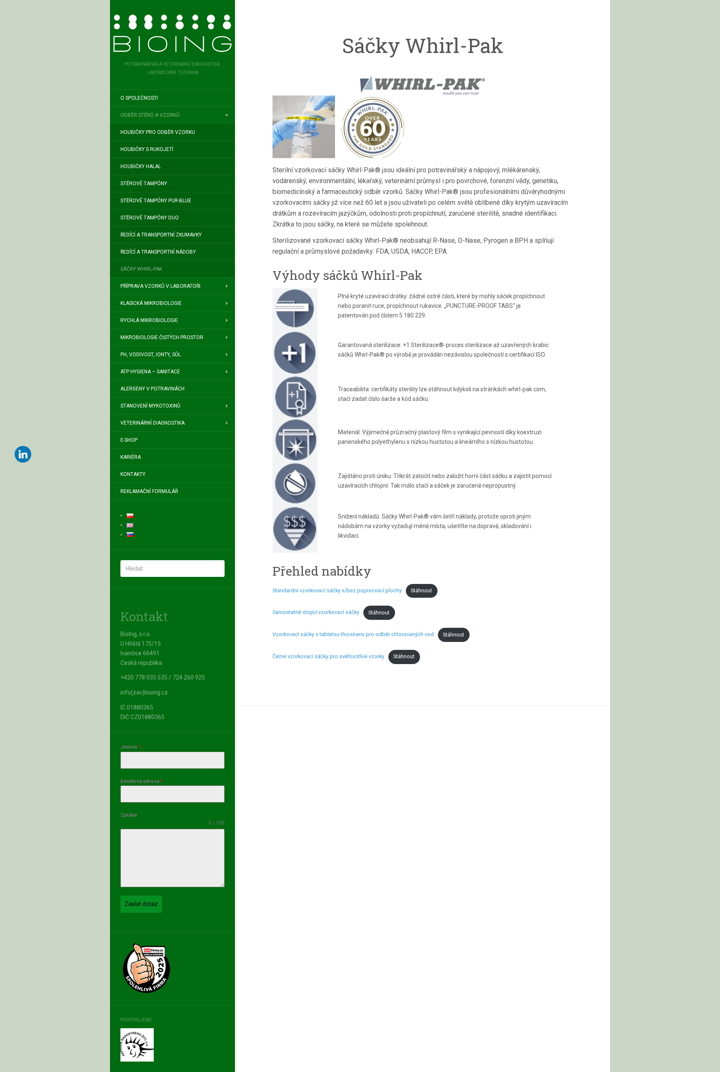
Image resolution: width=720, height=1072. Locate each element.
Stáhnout (421, 590)
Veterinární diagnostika (152, 423)
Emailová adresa (141, 781)
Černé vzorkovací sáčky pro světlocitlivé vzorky (328, 656)
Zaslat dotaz (141, 904)
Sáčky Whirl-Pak (141, 269)
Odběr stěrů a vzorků (150, 115)
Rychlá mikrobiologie (149, 320)
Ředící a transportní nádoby (158, 252)
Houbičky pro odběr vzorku (157, 132)
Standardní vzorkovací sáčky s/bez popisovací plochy (337, 590)
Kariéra (130, 457)
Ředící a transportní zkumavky (161, 235)
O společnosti (139, 98)
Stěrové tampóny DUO (149, 218)
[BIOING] (172, 33)
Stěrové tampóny (143, 183)
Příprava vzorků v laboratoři (160, 286)
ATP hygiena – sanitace (150, 372)
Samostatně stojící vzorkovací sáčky (315, 612)
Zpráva (128, 815)
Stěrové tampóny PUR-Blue (155, 201)
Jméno (130, 747)
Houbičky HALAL (140, 166)
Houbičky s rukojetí (146, 149)
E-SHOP (129, 440)
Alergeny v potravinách (152, 389)
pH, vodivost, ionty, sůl (150, 354)
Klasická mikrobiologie (151, 303)
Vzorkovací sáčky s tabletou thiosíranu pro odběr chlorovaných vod (353, 635)
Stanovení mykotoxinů (150, 406)
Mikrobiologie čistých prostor (161, 337)
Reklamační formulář (149, 491)
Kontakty (132, 474)
